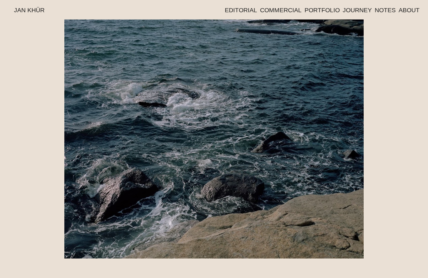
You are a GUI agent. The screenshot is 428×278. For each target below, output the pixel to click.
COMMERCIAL (281, 10)
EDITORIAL (241, 10)
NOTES (385, 10)
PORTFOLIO (322, 10)
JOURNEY (357, 10)
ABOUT (409, 10)
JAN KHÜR (29, 10)
